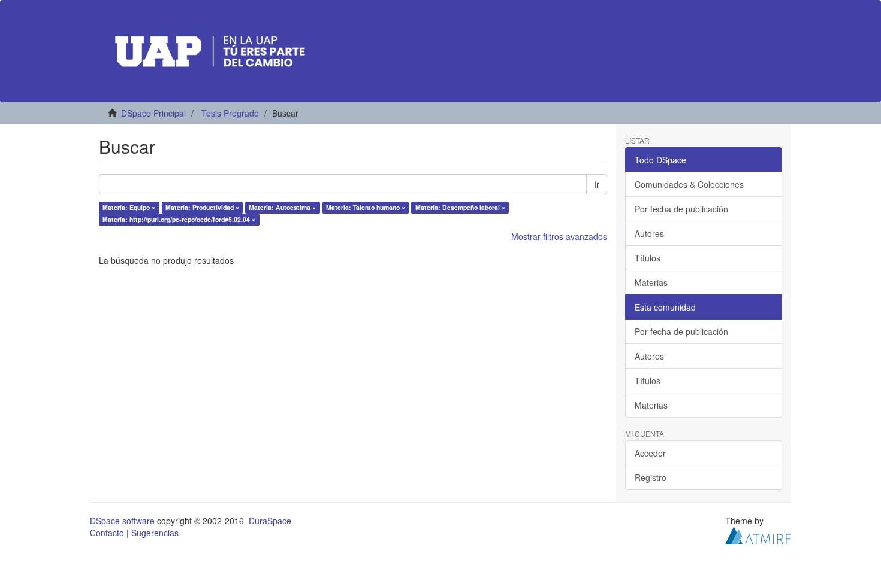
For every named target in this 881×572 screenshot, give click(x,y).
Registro (650, 477)
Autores (649, 233)
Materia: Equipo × (128, 207)
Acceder (650, 453)
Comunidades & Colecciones (689, 184)
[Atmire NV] (758, 534)
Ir (596, 184)
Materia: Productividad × (202, 207)
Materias (651, 282)
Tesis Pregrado (230, 113)
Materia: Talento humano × (365, 207)
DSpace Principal (153, 113)
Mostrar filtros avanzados (559, 236)
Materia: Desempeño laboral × (460, 207)
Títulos (647, 258)
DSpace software (122, 521)
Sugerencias (155, 532)
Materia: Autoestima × (282, 207)
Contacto (107, 532)
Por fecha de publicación (681, 209)
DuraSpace (270, 521)
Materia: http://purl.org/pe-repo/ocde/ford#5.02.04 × (178, 219)
